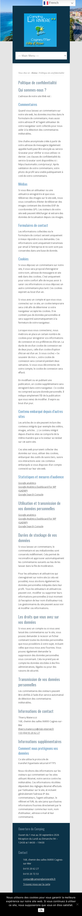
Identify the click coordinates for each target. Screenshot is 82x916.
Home (34, 73)
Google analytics (27, 483)
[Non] (77, 904)
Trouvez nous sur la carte (36, 884)
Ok (41, 910)
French (53, 2)
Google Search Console (30, 494)
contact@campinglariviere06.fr (39, 879)
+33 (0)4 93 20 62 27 (29, 733)
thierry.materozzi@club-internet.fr (36, 729)
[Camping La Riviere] (40, 46)
